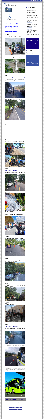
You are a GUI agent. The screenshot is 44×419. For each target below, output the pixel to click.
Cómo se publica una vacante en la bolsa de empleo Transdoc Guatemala (32, 12)
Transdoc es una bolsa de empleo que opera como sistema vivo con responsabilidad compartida (32, 10)
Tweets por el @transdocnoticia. (29, 53)
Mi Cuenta (31, 0)
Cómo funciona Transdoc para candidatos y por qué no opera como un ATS (33, 34)
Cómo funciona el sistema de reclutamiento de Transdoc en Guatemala (32, 15)
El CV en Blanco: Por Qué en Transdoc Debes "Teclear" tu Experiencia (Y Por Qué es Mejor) (32, 24)
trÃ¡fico (6, 7)
